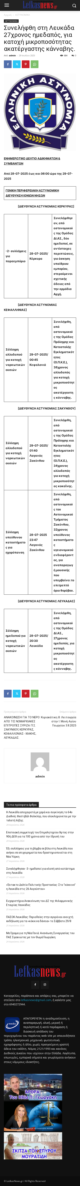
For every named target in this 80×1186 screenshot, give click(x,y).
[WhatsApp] (34, 64)
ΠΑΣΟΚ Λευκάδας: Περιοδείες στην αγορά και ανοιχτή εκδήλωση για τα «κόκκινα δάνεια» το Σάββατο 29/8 (39, 919)
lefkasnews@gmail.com (36, 1000)
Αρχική (7, 14)
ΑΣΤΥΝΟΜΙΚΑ (22, 14)
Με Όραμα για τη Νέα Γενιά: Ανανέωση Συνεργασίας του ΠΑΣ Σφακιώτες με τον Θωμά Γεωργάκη (40, 935)
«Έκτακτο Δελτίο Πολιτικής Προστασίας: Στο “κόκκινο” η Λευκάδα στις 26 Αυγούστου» (41, 886)
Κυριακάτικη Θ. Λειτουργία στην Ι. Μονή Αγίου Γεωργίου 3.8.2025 (58, 721)
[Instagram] (45, 984)
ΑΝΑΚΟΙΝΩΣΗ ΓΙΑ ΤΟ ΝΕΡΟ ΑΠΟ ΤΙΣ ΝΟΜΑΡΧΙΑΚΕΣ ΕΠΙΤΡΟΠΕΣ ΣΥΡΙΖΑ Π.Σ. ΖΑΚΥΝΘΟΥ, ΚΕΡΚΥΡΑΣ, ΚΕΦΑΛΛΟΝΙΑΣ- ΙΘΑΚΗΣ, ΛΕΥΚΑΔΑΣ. (22, 727)
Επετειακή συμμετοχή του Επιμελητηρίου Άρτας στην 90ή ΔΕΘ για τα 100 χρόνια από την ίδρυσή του (40, 834)
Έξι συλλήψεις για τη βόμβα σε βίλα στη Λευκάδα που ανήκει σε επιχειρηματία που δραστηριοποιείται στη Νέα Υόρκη (39, 852)
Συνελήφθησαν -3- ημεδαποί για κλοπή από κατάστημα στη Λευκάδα (40, 870)
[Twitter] (17, 64)
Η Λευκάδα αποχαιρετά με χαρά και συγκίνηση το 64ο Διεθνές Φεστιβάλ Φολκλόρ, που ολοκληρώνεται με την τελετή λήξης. (41, 816)
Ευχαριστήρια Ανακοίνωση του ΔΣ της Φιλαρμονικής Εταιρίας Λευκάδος (39, 903)
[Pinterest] (26, 64)
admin (12, 55)
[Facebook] (8, 64)
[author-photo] (40, 771)
